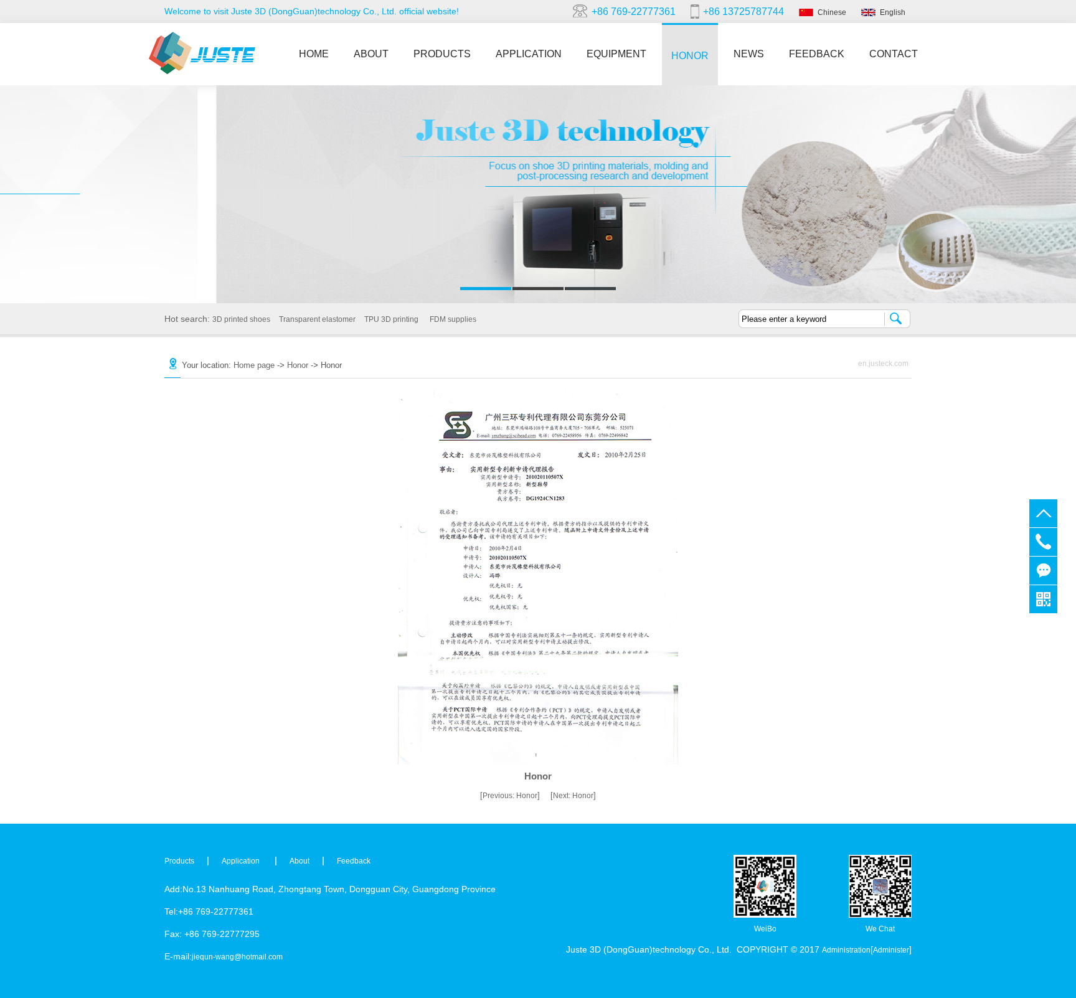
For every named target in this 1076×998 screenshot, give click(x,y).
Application (529, 54)
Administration (846, 950)
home (314, 54)
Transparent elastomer (317, 319)
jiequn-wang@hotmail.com (237, 957)
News (749, 54)
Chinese (832, 12)
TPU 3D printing (391, 319)
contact (893, 54)
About (371, 54)
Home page (255, 365)
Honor (690, 55)
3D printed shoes (241, 319)
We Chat (880, 929)
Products (442, 54)
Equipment (616, 54)
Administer (891, 950)
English (892, 12)
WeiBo (765, 929)
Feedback (816, 54)
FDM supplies (453, 319)
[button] (485, 288)
